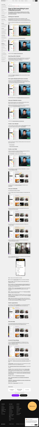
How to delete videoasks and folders (4, 50)
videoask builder (16, 279)
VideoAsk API (2, 39)
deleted (19, 299)
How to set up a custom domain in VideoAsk (3, 26)
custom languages (26, 370)
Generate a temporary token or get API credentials (18, 366)
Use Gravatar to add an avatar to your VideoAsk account (4, 24)
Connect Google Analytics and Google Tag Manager (3, 30)
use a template (23, 126)
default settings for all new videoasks (14, 370)
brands (21, 370)
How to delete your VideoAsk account (3, 47)
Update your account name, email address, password (21, 360)
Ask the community (23, 395)
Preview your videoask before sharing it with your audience (3, 10)
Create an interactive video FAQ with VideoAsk (4, 61)
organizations (18, 304)
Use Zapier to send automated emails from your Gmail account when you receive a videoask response (4, 37)
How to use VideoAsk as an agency (4, 55)
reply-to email (27, 369)
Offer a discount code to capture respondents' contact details (3, 59)
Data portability (2, 11)
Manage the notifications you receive (18, 380)
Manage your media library (3, 20)
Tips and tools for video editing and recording (3, 57)
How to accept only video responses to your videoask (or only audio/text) (4, 17)
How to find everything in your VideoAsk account (3, 6)
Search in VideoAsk (3, 52)
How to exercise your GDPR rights (4, 7)
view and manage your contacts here (18, 121)
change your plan (19, 372)
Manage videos (15, 383)
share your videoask (27, 291)
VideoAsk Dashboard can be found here (23, 97)
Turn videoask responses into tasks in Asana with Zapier (3, 41)
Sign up (31, 406)
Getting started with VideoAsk (14, 146)
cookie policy (35, 422)
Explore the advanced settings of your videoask (3, 33)
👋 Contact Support (15, 395)
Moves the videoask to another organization (22, 284)
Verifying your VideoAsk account (3, 49)
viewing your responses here (18, 53)
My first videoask (12, 144)
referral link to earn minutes (20, 375)
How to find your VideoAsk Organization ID (4, 45)
